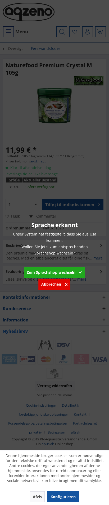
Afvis (37, 496)
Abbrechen (51, 284)
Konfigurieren (63, 496)
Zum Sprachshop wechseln (51, 272)
